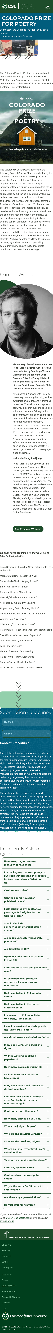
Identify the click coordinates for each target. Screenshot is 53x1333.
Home (4, 36)
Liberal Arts (6, 1245)
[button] (48, 722)
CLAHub (5, 1262)
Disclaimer (6, 1303)
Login (4, 1308)
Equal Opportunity (9, 1286)
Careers (5, 1280)
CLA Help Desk (8, 1267)
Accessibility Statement (11, 1297)
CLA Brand (6, 1256)
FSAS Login (6, 1251)
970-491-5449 (7, 1221)
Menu (47, 8)
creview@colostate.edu (18, 1218)
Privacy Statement (9, 1291)
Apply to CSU (7, 1274)
